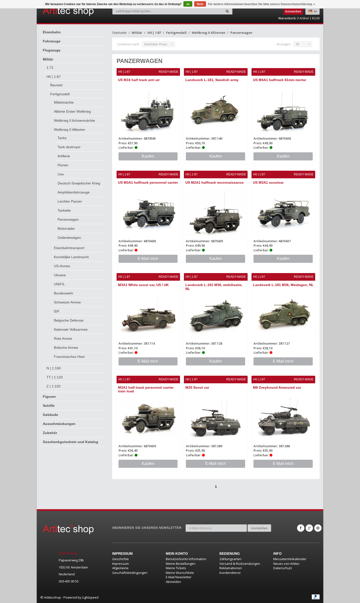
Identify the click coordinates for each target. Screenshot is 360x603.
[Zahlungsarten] (316, 596)
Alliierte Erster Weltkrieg (72, 111)
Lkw (61, 174)
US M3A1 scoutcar (268, 182)
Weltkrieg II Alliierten (69, 130)
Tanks (62, 138)
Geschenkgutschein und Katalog (70, 442)
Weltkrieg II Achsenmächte (74, 120)
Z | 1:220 (53, 386)
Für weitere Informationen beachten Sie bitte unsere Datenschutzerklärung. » (261, 4)
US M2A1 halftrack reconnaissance (214, 182)
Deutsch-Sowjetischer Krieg (79, 183)
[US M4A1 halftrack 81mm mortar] (283, 110)
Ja (188, 4)
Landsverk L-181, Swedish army (212, 80)
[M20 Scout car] (216, 417)
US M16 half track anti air (139, 80)
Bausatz (56, 85)
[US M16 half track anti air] (148, 110)
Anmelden (259, 528)
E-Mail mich (148, 258)
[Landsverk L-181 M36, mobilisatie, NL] (216, 315)
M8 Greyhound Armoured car (277, 387)
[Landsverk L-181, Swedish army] (216, 110)
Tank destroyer (69, 147)
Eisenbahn (52, 32)
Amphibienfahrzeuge (74, 192)
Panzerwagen (68, 219)
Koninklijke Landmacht (71, 257)
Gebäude (50, 415)
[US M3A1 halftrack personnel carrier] (148, 212)
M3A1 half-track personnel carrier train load (146, 389)
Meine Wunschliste (180, 572)
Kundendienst (229, 572)
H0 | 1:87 (54, 77)
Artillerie (64, 156)
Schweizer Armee (67, 302)
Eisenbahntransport (69, 248)
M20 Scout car (197, 387)
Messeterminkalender (289, 559)
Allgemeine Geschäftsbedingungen (129, 570)
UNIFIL (59, 284)
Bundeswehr (63, 293)
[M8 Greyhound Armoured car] (283, 417)
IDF (57, 311)
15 (297, 44)
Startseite (119, 32)
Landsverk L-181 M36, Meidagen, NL (283, 285)
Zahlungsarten (230, 559)
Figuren (49, 396)
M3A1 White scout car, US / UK (143, 285)
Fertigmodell (60, 94)
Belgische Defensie (69, 320)
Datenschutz (282, 568)
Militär (48, 59)
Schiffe (49, 406)
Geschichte (120, 559)
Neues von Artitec (286, 563)
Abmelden (173, 581)
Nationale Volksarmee (71, 329)
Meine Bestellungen (180, 563)
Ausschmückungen (59, 424)
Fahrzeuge (51, 41)
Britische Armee (66, 348)
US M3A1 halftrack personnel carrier (148, 182)
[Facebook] (300, 528)
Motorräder (66, 228)
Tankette (64, 210)
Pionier (63, 165)
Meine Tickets (176, 568)
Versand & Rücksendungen (239, 563)
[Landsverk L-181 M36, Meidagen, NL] (283, 315)
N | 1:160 (54, 368)
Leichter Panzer (70, 201)
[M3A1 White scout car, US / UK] (148, 315)
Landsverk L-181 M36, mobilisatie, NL (213, 286)
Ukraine (60, 275)
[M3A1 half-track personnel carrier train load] (148, 417)
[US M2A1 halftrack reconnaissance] (216, 212)
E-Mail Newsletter (179, 577)
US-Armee (62, 266)
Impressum (120, 563)
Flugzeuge (51, 50)
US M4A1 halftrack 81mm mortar (279, 80)
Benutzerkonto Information (186, 559)
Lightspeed (90, 597)
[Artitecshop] (58, 11)
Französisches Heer (69, 357)
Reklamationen (230, 568)
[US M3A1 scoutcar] (283, 212)
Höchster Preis (155, 44)
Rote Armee (63, 338)
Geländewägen (69, 238)
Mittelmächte (64, 102)
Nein (200, 4)
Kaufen (148, 156)
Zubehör (50, 433)
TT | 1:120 (55, 377)
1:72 (50, 68)
